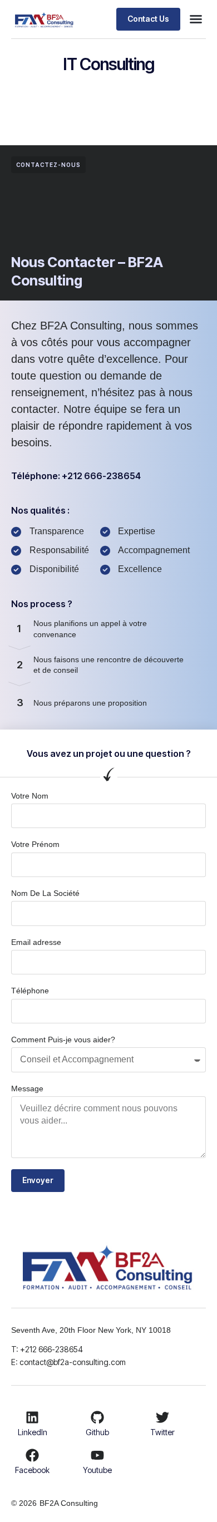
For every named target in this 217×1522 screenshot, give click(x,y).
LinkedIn (32, 1432)
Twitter (162, 1432)
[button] (196, 19)
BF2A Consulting (69, 1503)
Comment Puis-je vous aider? (63, 1039)
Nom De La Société (45, 893)
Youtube (97, 1470)
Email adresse (36, 942)
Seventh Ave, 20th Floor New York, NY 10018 (92, 1330)
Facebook (32, 1470)
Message (27, 1088)
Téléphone (30, 990)
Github (97, 1432)
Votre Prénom (35, 844)
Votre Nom (29, 795)
